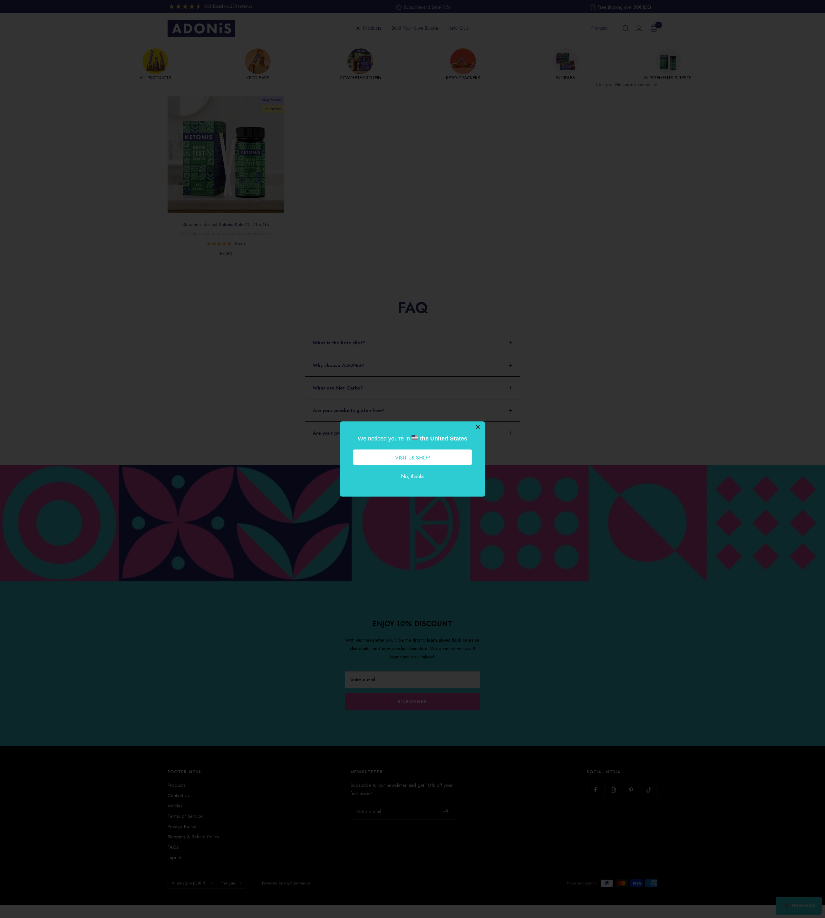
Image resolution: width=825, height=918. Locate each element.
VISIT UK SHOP (412, 457)
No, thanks (412, 476)
